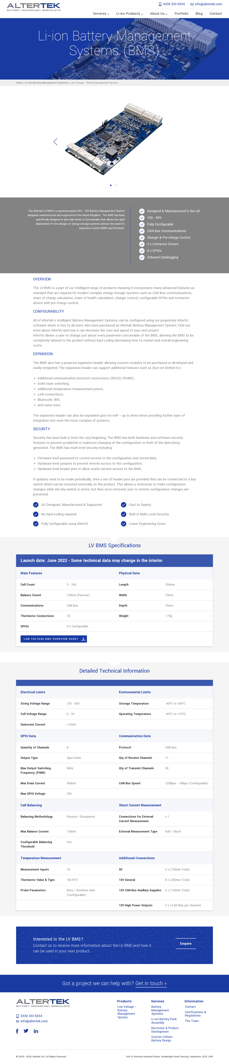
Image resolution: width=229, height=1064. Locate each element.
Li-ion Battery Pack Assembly (164, 1021)
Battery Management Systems (160, 1010)
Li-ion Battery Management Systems (46, 82)
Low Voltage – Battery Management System (127, 1012)
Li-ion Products (128, 13)
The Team (192, 1021)
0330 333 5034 (173, 4)
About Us (157, 13)
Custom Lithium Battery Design (161, 1038)
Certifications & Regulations (195, 1014)
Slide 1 (110, 185)
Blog (199, 13)
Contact (216, 13)
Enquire (185, 943)
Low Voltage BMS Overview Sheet (51, 639)
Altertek (33, 7)
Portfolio (182, 13)
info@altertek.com (208, 4)
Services (99, 13)
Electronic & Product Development (165, 1030)
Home (19, 82)
